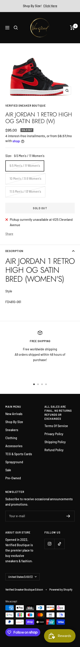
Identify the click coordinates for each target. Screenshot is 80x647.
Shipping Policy (55, 442)
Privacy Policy (53, 434)
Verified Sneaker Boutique (25, 105)
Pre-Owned (13, 478)
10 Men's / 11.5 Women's (25, 178)
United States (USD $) (20, 576)
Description (14, 250)
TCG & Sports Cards (18, 454)
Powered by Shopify (60, 589)
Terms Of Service (56, 426)
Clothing (11, 438)
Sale (8, 470)
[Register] (68, 516)
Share (9, 234)
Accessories (13, 446)
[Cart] (72, 27)
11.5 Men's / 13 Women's (25, 191)
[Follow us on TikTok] (59, 544)
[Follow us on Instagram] (49, 544)
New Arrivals (13, 414)
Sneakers (11, 430)
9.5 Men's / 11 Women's (25, 165)
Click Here (50, 6)
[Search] (16, 28)
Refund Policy (54, 450)
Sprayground (14, 462)
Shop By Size (14, 422)
